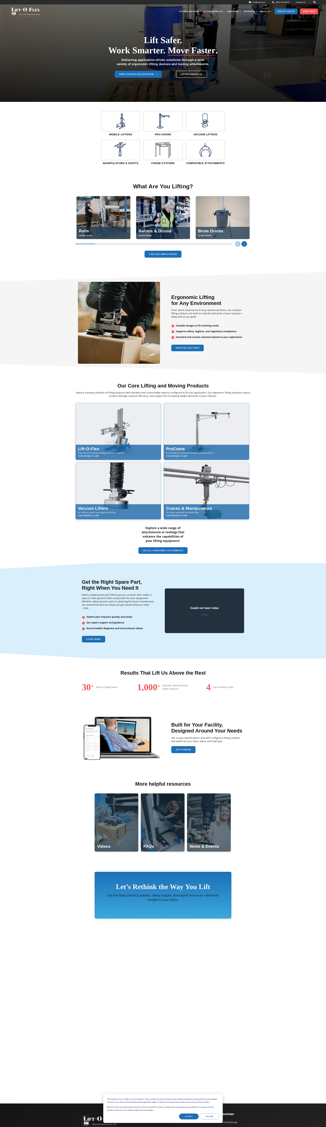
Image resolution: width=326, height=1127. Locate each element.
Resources (249, 11)
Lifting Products (212, 11)
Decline (209, 1116)
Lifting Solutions (189, 11)
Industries (233, 11)
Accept (189, 1116)
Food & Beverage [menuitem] (229, 1122)
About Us (265, 11)
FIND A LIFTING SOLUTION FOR (136, 74)
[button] (244, 244)
